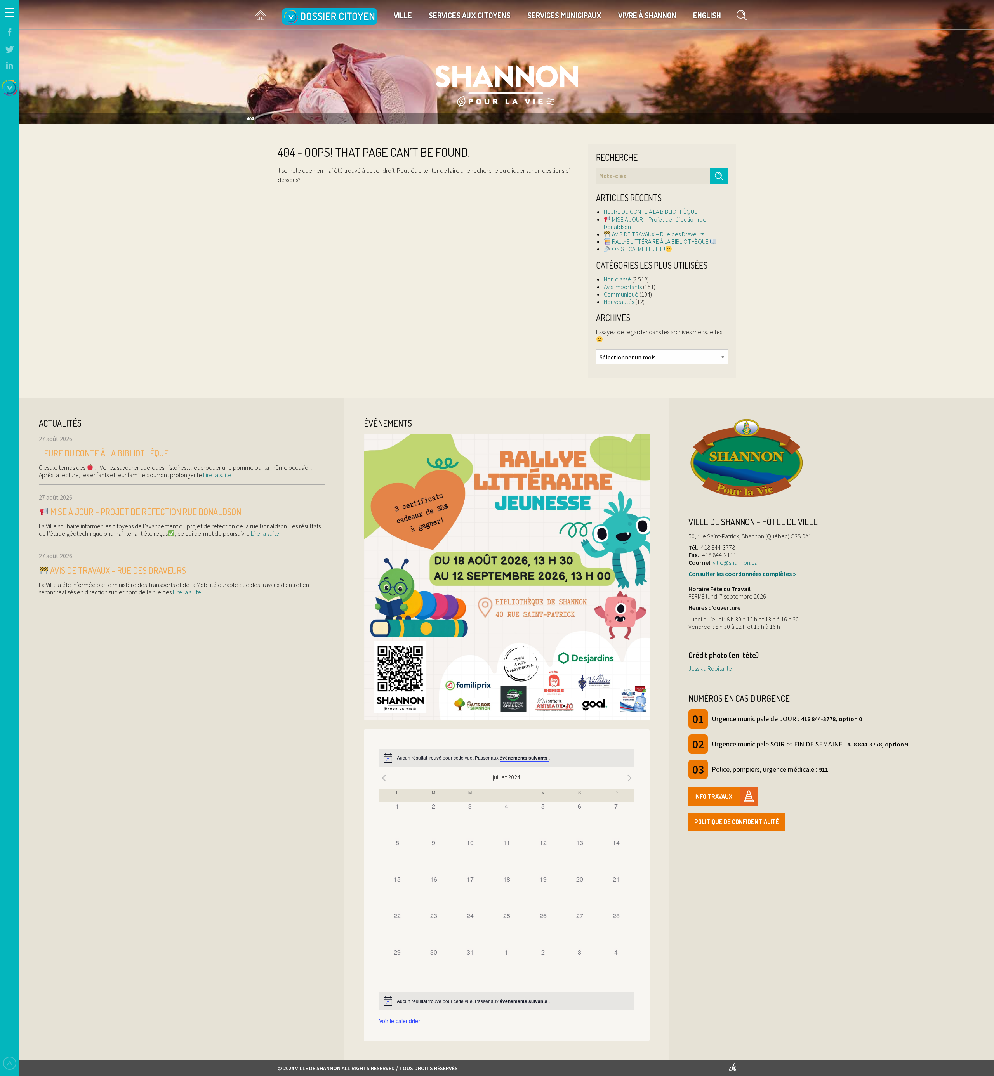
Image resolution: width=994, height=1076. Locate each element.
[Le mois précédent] (629, 778)
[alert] (506, 758)
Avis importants (623, 287)
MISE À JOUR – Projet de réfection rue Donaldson (655, 223)
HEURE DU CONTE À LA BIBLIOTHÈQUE (650, 211)
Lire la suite (216, 475)
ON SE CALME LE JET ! (638, 249)
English (707, 15)
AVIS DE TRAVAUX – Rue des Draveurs (657, 234)
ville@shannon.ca (735, 562)
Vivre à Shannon (647, 15)
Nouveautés (619, 301)
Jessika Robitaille (710, 668)
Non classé (617, 279)
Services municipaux (564, 15)
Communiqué (621, 294)
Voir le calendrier (399, 1021)
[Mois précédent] (383, 778)
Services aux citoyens (470, 15)
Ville (403, 15)
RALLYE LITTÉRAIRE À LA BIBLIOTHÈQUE (660, 241)
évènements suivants (524, 757)
